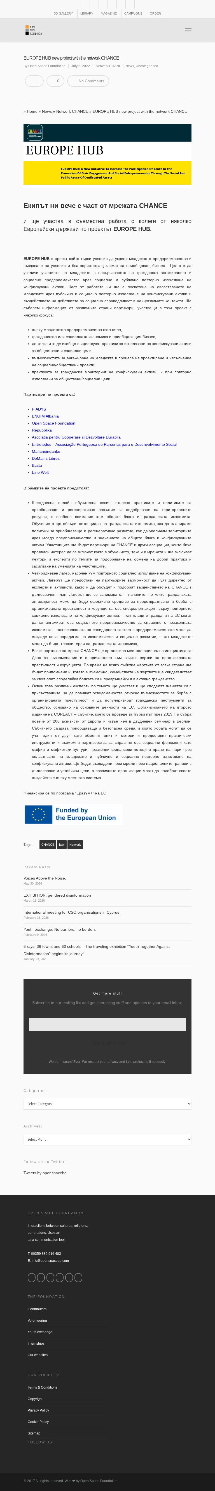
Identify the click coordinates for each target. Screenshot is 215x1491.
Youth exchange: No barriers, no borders (60, 929)
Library (86, 13)
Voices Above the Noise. (45, 878)
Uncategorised (147, 66)
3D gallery (63, 13)
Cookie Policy (38, 1422)
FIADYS (39, 409)
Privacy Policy (38, 1410)
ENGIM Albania (45, 416)
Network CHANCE (110, 66)
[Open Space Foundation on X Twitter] (50, 1277)
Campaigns (133, 13)
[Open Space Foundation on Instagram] (41, 1277)
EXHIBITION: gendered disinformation (57, 895)
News (129, 66)
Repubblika (42, 430)
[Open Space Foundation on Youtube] (69, 1277)
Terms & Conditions (42, 1387)
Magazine (109, 13)
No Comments (91, 81)
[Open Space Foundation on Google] (60, 1277)
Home (32, 111)
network (75, 844)
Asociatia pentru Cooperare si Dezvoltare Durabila (76, 437)
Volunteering (37, 1321)
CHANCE (47, 844)
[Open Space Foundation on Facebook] (32, 1277)
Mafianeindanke (46, 451)
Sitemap (34, 1433)
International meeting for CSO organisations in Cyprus (71, 912)
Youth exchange (40, 1332)
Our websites (38, 1355)
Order (155, 13)
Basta (37, 465)
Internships (36, 1343)
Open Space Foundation (47, 66)
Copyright (35, 1399)
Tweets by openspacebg (45, 1173)
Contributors (37, 1309)
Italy (62, 844)
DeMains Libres (46, 458)
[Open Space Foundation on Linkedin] (78, 1277)
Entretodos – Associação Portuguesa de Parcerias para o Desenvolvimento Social (104, 444)
